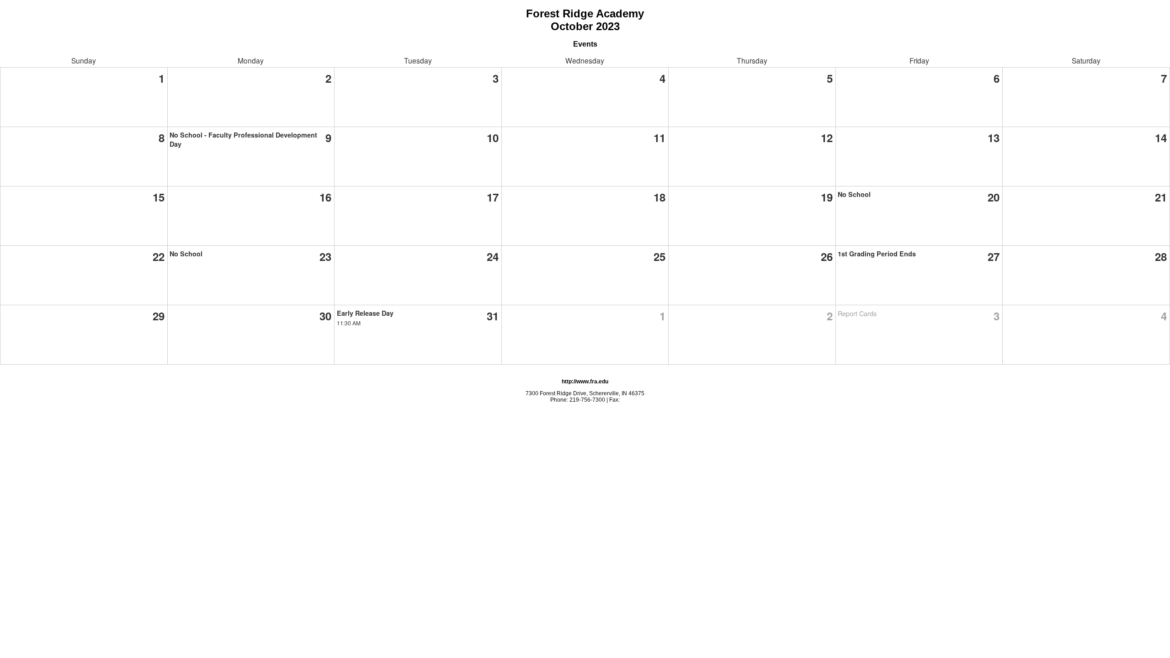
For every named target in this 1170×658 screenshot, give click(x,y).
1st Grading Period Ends (877, 253)
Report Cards (857, 313)
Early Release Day (365, 313)
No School (854, 194)
